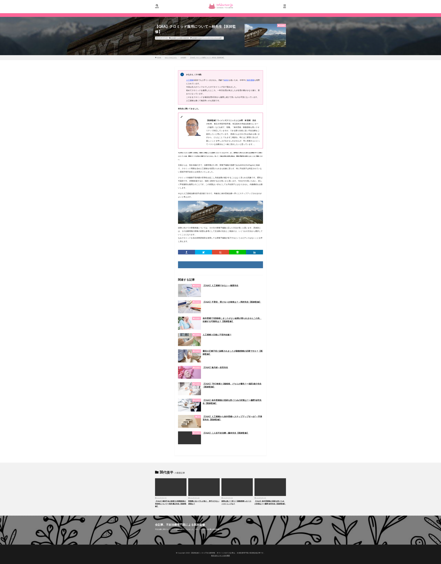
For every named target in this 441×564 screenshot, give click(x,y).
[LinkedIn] (254, 252)
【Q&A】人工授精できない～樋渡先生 (220, 285)
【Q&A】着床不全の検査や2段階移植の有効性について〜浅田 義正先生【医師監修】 (170, 503)
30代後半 (174, 38)
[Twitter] (203, 252)
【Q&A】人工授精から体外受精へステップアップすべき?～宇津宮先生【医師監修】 (232, 418)
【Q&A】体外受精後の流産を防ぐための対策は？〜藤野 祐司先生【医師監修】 (232, 401)
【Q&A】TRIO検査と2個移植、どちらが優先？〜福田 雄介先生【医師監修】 (232, 385)
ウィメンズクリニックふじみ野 (212, 38)
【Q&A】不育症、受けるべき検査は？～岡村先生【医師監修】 (232, 302)
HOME (159, 57)
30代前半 (197, 285)
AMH (226, 80)
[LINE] (237, 252)
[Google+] (220, 252)
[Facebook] (186, 252)
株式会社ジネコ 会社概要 (220, 556)
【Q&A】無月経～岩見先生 (215, 367)
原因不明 (186, 38)
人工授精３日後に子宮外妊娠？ (217, 334)
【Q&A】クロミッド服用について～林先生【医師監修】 (207, 57)
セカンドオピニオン (171, 57)
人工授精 (180, 38)
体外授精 (250, 80)
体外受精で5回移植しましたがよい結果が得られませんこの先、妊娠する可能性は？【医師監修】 (232, 320)
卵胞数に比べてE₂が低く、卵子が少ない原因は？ (203, 502)
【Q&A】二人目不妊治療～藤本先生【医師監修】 (226, 433)
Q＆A (200, 38)
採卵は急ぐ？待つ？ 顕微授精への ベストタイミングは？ (236, 502)
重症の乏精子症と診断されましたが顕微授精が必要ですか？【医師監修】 (233, 352)
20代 (198, 416)
